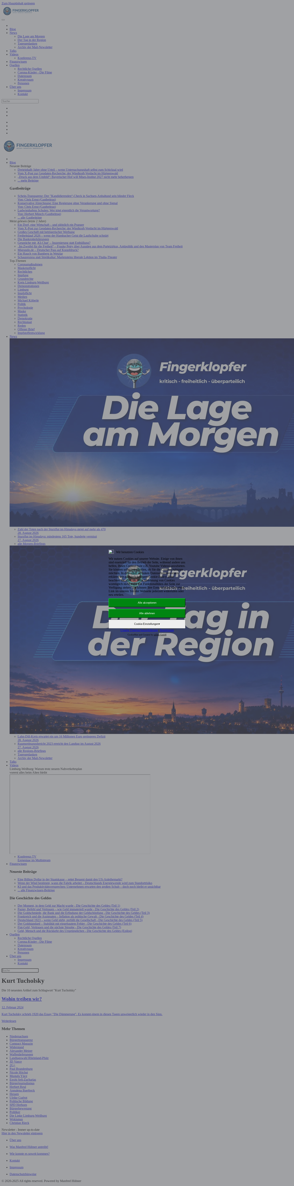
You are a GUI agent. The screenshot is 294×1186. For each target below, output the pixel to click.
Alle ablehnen (147, 613)
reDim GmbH (160, 634)
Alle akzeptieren (147, 602)
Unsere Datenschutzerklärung (139, 630)
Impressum (167, 630)
